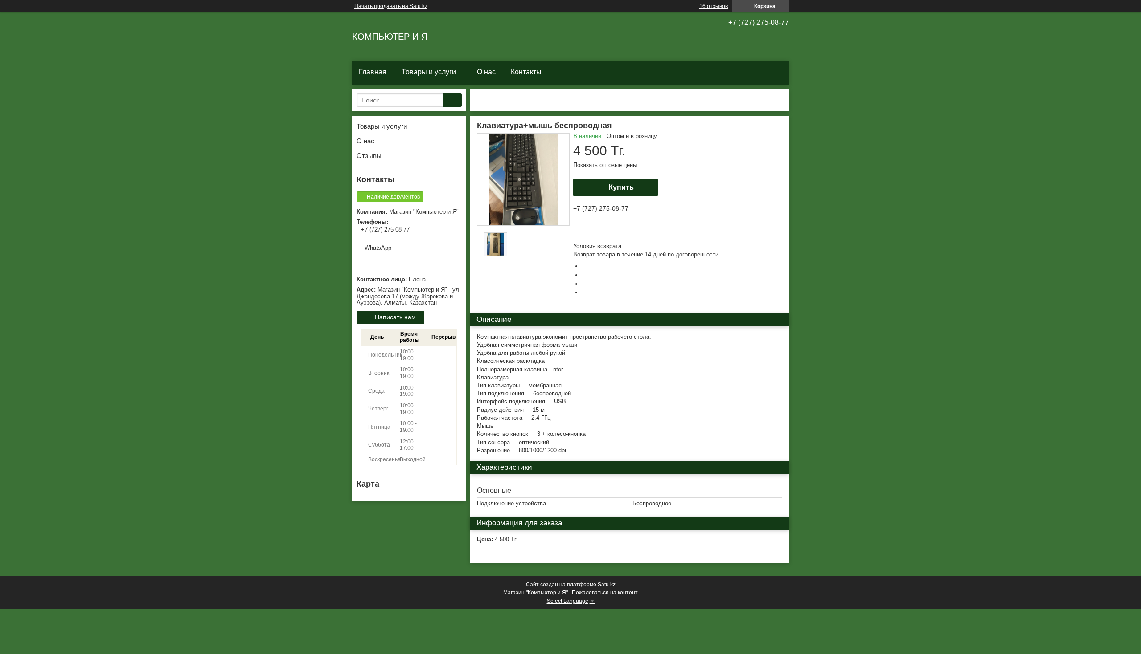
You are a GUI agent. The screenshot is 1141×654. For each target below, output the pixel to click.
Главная (372, 72)
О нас (486, 72)
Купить (621, 187)
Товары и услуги (429, 72)
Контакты (526, 72)
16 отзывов (713, 6)
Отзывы (369, 155)
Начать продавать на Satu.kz (390, 6)
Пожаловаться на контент (605, 592)
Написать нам (395, 317)
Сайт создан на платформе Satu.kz (571, 584)
